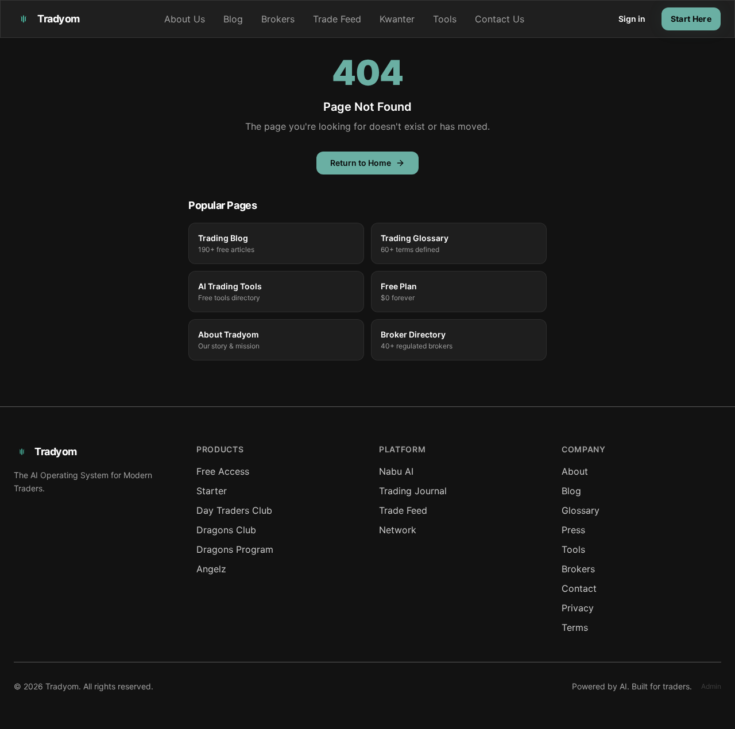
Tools (445, 19)
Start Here (691, 19)
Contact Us (499, 19)
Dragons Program (234, 549)
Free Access (222, 471)
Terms (575, 627)
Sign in (631, 19)
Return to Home (360, 163)
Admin (711, 686)
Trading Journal (413, 491)
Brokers (278, 19)
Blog (233, 19)
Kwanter (397, 19)
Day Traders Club (234, 510)
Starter (211, 491)
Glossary (580, 510)
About (575, 471)
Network (397, 530)
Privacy (578, 608)
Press (573, 530)
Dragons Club (226, 530)
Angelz (211, 569)
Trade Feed (337, 19)
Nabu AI (396, 471)
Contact (579, 588)
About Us (184, 19)
